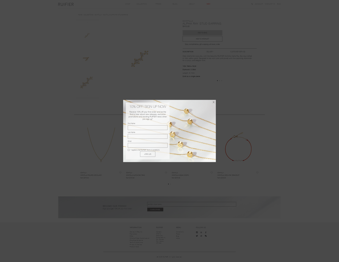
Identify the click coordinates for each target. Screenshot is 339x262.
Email (129, 141)
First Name (131, 124)
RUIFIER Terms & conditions (150, 150)
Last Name (131, 132)
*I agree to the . (145, 150)
